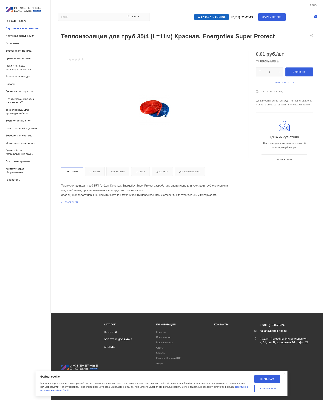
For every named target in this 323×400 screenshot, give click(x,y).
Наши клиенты (164, 342)
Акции (159, 363)
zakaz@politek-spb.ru (273, 330)
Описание (72, 171)
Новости (110, 332)
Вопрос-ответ (163, 337)
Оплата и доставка (118, 339)
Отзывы (95, 171)
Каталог (110, 324)
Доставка (162, 171)
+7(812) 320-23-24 (241, 17)
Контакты (221, 324)
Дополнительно (189, 171)
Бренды (110, 347)
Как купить (118, 171)
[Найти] (145, 17)
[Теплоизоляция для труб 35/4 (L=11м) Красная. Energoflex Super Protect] (155, 109)
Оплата (140, 171)
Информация (166, 324)
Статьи (160, 347)
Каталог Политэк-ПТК (168, 358)
